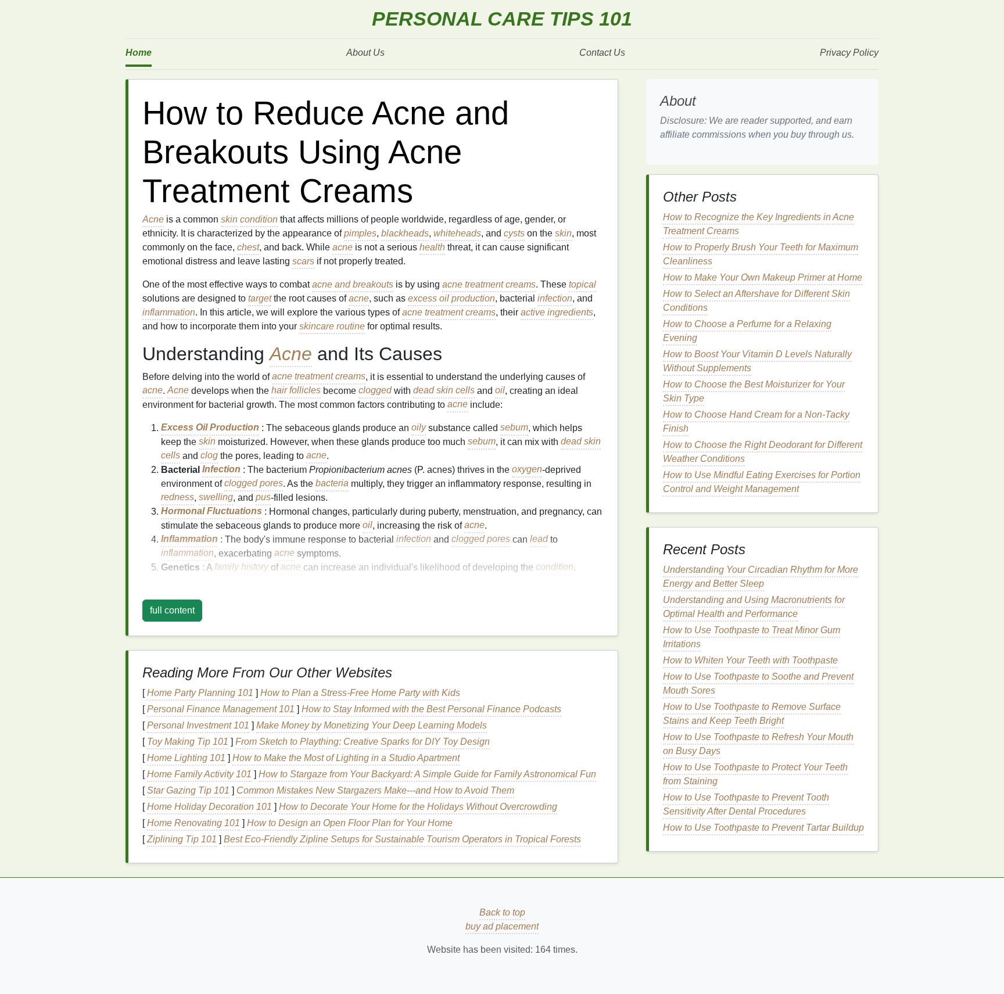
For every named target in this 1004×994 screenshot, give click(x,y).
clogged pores (253, 484)
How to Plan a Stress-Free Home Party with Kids (360, 693)
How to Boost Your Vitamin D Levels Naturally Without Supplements (757, 361)
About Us (365, 53)
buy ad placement (502, 926)
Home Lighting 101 (186, 758)
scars (303, 261)
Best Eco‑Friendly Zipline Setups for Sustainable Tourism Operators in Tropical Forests (402, 839)
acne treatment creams (489, 284)
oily (418, 428)
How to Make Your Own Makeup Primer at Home (762, 277)
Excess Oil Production (210, 428)
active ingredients (557, 312)
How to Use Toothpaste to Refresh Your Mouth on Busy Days (758, 744)
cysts (514, 233)
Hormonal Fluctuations (211, 511)
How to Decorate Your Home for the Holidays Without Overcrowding (418, 807)
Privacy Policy (849, 53)
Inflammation (189, 539)
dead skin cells (444, 391)
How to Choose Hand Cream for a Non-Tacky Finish (756, 421)
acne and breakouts (352, 284)
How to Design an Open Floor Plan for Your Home (350, 823)
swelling (216, 498)
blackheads (405, 233)
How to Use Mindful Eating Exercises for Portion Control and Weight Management (761, 482)
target (259, 298)
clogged (375, 391)
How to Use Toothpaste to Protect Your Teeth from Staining (755, 774)
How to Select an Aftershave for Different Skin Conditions (756, 301)
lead (539, 539)
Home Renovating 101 (193, 823)
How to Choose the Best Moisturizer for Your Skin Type (754, 391)
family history (241, 567)
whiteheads (457, 233)
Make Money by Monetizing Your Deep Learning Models (371, 725)
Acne (153, 219)
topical (582, 284)
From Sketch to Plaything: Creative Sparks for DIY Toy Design (362, 742)
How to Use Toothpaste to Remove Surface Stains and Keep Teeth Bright (752, 714)
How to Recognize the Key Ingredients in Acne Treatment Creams (758, 224)
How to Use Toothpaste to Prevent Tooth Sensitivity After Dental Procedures (746, 804)
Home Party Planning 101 (200, 693)
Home (139, 53)
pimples (360, 233)
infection (554, 298)
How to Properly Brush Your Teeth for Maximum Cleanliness (760, 254)
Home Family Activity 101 (199, 774)
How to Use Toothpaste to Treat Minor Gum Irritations (751, 637)
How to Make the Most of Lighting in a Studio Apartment (346, 758)
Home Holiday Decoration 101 (209, 807)
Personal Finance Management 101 (221, 709)
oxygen (527, 470)
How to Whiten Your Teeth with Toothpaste (750, 660)
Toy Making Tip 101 (187, 742)
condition (259, 219)
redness (177, 498)
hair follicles (296, 391)
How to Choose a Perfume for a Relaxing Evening (747, 331)
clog (209, 456)
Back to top (502, 912)
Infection (221, 470)
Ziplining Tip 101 (182, 839)
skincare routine (332, 326)
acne (342, 247)
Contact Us (602, 53)
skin (229, 219)
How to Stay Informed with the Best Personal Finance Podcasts (431, 709)
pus (263, 498)
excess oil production (451, 298)
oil (500, 391)
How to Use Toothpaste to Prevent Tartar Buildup (763, 827)
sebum (514, 428)
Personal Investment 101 (198, 725)
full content (172, 610)
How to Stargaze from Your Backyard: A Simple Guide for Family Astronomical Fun (427, 774)
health (432, 247)
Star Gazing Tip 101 (188, 790)
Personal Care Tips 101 (502, 19)
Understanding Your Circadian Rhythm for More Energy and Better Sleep (760, 576)
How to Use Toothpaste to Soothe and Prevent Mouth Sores (758, 683)
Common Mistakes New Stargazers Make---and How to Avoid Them (375, 790)
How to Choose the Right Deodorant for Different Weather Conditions (762, 452)
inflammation (168, 312)
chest (248, 247)
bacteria (332, 484)
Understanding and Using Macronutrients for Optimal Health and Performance (754, 607)
